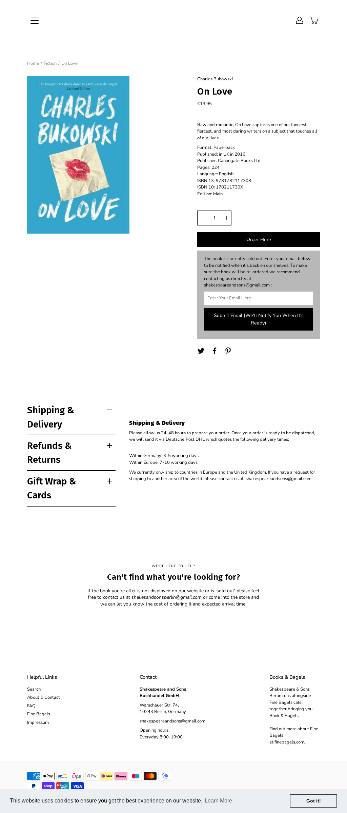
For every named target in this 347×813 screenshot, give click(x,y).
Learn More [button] (218, 801)
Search (34, 689)
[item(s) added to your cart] (314, 20)
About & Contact (43, 697)
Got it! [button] (313, 801)
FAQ (31, 706)
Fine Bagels (38, 714)
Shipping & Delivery (50, 417)
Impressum (38, 722)
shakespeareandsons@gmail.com (172, 721)
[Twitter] (201, 351)
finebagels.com (289, 742)
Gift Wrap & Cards (51, 488)
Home (33, 63)
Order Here (258, 239)
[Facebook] (214, 351)
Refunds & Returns (49, 452)
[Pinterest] (228, 351)
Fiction (50, 63)
